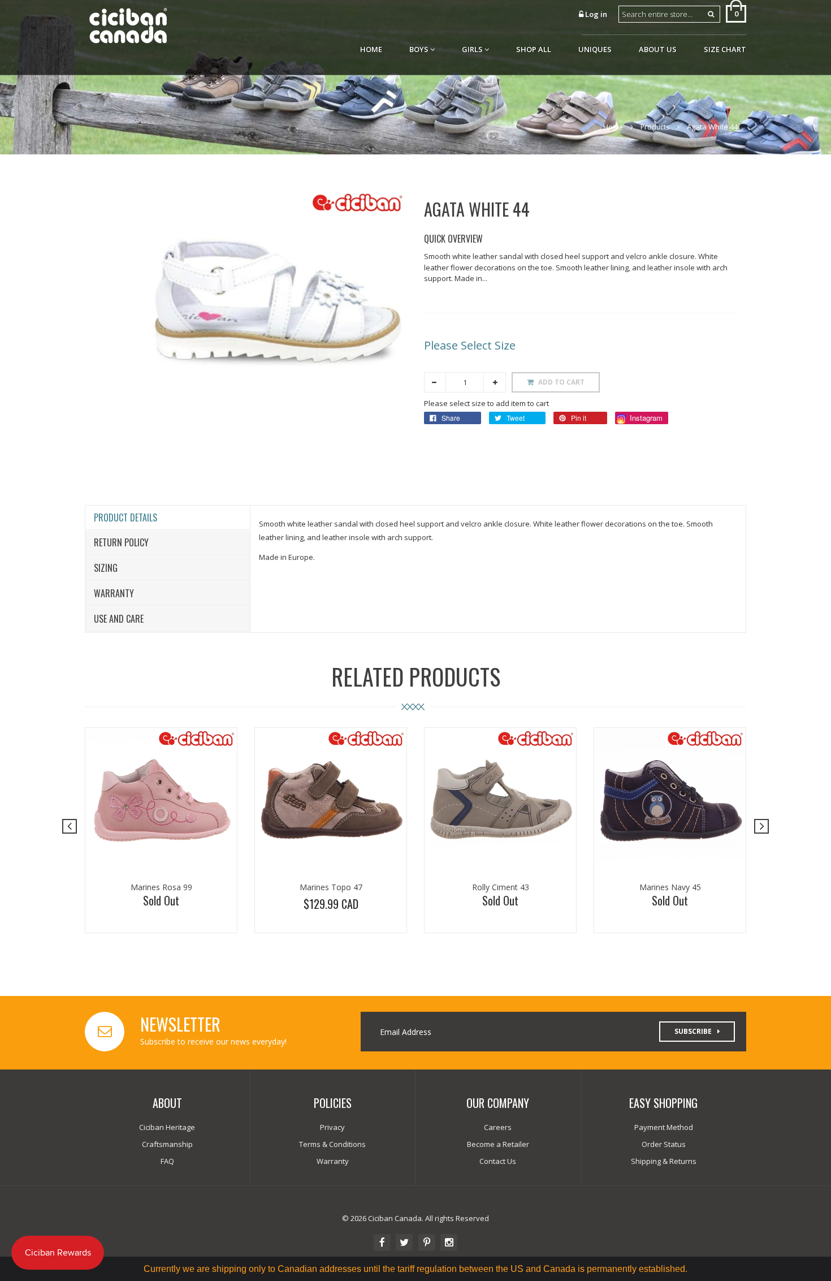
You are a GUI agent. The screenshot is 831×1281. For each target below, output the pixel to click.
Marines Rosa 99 (161, 887)
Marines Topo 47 (331, 887)
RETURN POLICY (121, 542)
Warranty (114, 593)
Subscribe (693, 1031)
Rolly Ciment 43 (500, 887)
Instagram (645, 417)
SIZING (106, 568)
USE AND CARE (119, 619)
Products (654, 127)
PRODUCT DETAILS (125, 517)
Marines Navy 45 (670, 887)
